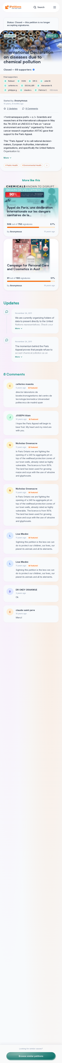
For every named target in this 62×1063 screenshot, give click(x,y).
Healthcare (10, 36)
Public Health (11, 165)
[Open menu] (54, 7)
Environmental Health (31, 165)
